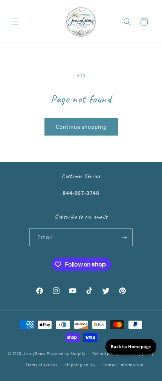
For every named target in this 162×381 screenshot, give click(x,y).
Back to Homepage (131, 346)
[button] (15, 22)
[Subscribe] (124, 237)
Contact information (122, 364)
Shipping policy (80, 364)
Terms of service (41, 364)
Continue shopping (81, 126)
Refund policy (105, 353)
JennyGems (34, 353)
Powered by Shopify (66, 353)
